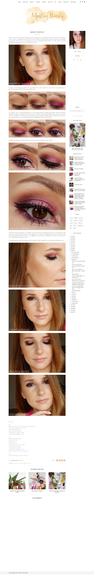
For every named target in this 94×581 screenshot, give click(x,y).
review (71, 217)
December (74, 252)
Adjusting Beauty (15, 572)
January (74, 303)
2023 (72, 241)
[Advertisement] (79, 84)
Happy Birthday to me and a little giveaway (79, 190)
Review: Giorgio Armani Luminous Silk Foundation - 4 (79, 179)
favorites (75, 220)
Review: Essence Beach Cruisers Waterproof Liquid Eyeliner (79, 202)
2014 (72, 310)
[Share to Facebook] (57, 460)
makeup (20, 463)
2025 (72, 238)
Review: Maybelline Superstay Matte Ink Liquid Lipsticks (79, 163)
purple (25, 463)
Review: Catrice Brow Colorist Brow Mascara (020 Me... (78, 266)
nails (76, 223)
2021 (72, 245)
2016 (72, 306)
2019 (72, 248)
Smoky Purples (75, 274)
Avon (71, 220)
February (74, 301)
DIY (71, 228)
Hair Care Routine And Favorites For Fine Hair (77, 149)
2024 (72, 239)
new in (74, 225)
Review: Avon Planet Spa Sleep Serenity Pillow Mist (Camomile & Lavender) (79, 208)
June (73, 294)
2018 (72, 250)
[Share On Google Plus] (64, 460)
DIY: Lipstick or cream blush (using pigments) (79, 174)
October (74, 255)
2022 (72, 243)
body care (80, 223)
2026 (72, 236)
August (73, 259)
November (74, 254)
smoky (29, 463)
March (73, 299)
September (74, 257)
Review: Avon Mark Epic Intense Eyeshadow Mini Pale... (77, 287)
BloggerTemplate (25, 572)
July (73, 292)
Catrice (71, 223)
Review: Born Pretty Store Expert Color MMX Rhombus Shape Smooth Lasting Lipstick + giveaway (79, 196)
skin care (81, 217)
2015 (72, 308)
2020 (72, 247)
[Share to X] (60, 460)
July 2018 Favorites (76, 290)
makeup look (80, 225)
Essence (80, 220)
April (73, 297)
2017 (72, 305)
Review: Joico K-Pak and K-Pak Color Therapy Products (79, 158)
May (73, 296)
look (16, 463)
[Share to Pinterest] (62, 460)
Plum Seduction (78, 184)
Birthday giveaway (79, 168)
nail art (74, 228)
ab (14, 463)
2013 (72, 312)
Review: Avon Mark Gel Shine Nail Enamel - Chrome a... (78, 271)
